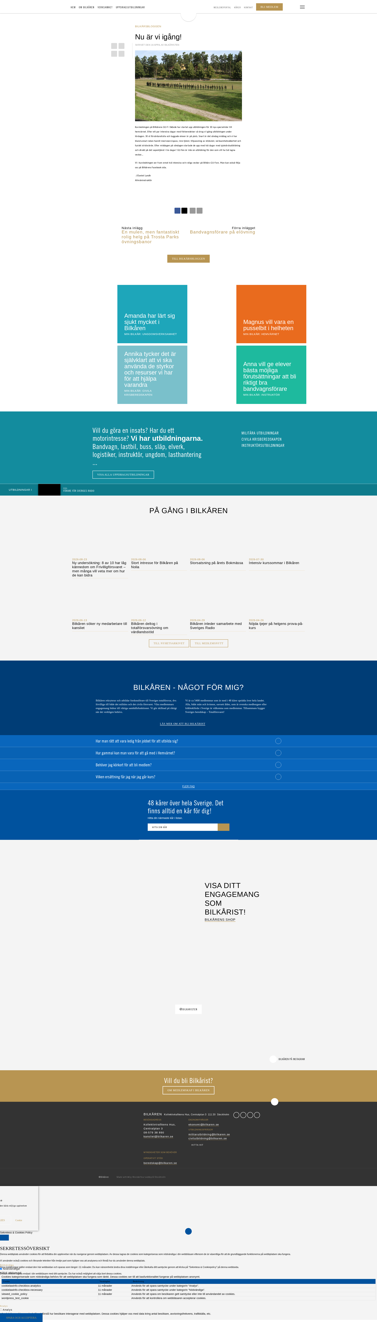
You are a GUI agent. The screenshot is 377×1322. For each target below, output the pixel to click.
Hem (73, 7)
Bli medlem (269, 6)
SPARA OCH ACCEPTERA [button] (21, 1317)
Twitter (243, 1115)
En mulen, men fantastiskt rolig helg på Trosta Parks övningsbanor (150, 237)
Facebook (236, 1115)
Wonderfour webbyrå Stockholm (149, 1177)
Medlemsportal (222, 7)
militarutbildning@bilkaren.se (209, 1134)
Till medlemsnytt (209, 643)
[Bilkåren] (188, 11)
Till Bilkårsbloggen (188, 258)
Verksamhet (105, 7)
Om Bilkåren (86, 7)
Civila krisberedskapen (261, 439)
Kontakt (248, 7)
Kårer (237, 7)
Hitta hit (197, 1145)
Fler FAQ (188, 786)
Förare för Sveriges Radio (78, 489)
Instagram (250, 1115)
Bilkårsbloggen (148, 26)
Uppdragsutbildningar (130, 7)
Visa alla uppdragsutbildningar (123, 474)
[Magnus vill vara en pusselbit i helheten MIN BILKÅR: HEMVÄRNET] (248, 313)
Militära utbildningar (259, 433)
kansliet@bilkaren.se (158, 1136)
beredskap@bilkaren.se (160, 1163)
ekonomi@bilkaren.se (203, 1124)
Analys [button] (4, 1306)
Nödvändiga (11, 1268)
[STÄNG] (4, 1238)
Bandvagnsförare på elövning (222, 232)
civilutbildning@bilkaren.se (207, 1138)
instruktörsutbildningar (262, 445)
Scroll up (274, 1101)
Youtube (257, 1115)
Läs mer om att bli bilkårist (182, 723)
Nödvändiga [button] (7, 1265)
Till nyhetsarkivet (169, 643)
